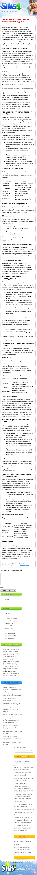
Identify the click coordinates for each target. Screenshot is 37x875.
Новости (7, 623)
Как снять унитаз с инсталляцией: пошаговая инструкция (12, 715)
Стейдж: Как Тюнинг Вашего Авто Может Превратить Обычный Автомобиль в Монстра (12, 720)
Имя (2, 587)
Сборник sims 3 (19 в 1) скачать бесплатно (23, 853)
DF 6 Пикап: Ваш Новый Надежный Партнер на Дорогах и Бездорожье (12, 738)
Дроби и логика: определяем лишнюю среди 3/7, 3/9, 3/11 (11, 658)
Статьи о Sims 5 (9, 638)
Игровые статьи (9, 618)
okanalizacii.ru (21, 862)
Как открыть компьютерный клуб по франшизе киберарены (24, 762)
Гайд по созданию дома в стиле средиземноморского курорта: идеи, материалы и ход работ (23, 796)
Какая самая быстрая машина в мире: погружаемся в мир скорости (12, 709)
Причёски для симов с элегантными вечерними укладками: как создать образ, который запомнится (23, 803)
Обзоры (7, 626)
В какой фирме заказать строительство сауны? (10, 699)
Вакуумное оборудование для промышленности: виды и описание (11, 727)
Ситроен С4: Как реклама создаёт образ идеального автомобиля (12, 694)
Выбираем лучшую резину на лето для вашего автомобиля (11, 704)
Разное (10, 563)
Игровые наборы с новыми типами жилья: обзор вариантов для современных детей (11, 652)
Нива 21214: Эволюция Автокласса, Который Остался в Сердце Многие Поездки (12, 689)
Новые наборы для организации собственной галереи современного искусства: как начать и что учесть (23, 781)
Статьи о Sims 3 (9, 633)
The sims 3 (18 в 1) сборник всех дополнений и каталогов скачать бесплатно (24, 843)
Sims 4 (6, 616)
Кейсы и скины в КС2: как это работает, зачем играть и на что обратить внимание (23, 773)
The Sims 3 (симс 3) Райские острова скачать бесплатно (22, 848)
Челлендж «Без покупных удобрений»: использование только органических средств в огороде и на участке (23, 789)
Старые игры (8, 631)
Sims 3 (6, 613)
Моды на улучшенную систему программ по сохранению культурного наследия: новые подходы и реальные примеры (23, 819)
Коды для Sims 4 (9, 621)
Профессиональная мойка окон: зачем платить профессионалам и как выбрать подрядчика (24, 767)
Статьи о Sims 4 (9, 636)
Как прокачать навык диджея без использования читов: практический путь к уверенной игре (24, 811)
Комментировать (24, 565)
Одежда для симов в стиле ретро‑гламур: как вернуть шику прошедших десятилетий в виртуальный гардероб (23, 827)
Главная (7, 599)
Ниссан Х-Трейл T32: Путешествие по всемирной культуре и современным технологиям (11, 674)
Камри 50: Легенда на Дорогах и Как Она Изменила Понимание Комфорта (10, 667)
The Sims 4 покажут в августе (11, 662)
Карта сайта (8, 602)
